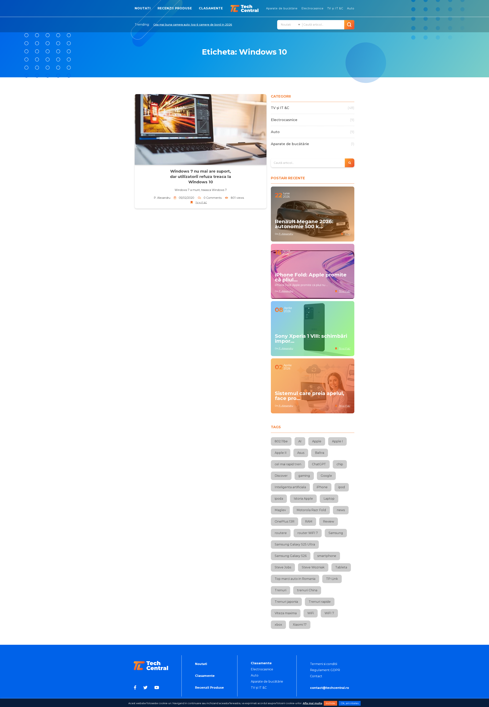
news (341, 510)
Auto (350, 8)
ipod (341, 487)
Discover (281, 476)
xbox (278, 624)
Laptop (329, 498)
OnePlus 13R (284, 521)
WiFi (310, 613)
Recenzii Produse (175, 8)
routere (281, 533)
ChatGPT (319, 464)
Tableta (341, 567)
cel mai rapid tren (288, 464)
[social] (136, 687)
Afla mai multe (312, 703)
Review (328, 521)
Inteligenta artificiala (290, 487)
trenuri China (307, 590)
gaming (304, 476)
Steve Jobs (283, 567)
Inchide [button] (330, 703)
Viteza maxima (286, 613)
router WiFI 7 (307, 533)
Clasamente (211, 8)
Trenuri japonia (286, 602)
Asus (300, 453)
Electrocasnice (312, 8)
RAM (308, 521)
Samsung (336, 533)
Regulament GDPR (325, 670)
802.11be (281, 441)
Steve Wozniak (313, 567)
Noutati (143, 8)
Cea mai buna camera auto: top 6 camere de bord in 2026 (192, 24)
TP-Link (332, 579)
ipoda (279, 498)
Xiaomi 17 (300, 624)
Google (326, 476)
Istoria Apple (303, 498)
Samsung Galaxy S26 (291, 556)
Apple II (281, 453)
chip (340, 464)
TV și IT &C (335, 8)
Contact (316, 676)
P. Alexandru (162, 198)
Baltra (319, 453)
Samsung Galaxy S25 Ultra (295, 544)
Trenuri (280, 590)
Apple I (337, 441)
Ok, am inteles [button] (350, 703)
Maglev (280, 510)
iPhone (322, 487)
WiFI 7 (329, 613)
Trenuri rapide (320, 602)
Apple (316, 441)
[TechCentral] (244, 8)
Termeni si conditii (323, 664)
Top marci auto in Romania (295, 579)
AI (299, 441)
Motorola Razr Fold (311, 510)
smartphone (326, 556)
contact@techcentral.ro (329, 688)
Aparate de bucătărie (282, 8)
